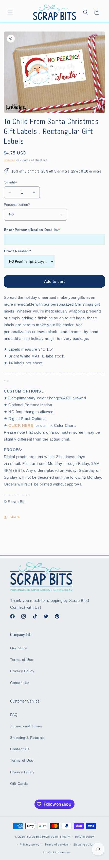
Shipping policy (83, 844)
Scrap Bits (34, 836)
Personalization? (17, 205)
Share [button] (15, 517)
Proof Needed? (17, 251)
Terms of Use (21, 660)
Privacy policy (30, 844)
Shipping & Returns (27, 738)
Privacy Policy (22, 671)
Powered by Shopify (56, 836)
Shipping (10, 160)
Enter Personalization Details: (32, 230)
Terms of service (56, 844)
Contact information (56, 852)
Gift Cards (19, 783)
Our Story (18, 648)
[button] (10, 12)
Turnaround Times (26, 726)
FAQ (14, 715)
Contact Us (19, 683)
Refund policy (84, 836)
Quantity (10, 182)
